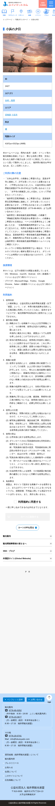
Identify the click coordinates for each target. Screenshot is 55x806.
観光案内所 (10, 759)
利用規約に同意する (29, 501)
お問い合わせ (36, 699)
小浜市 (14, 115)
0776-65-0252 (15, 710)
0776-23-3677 (15, 717)
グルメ (46, 15)
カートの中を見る (26, 527)
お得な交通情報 (43, 4)
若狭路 (8, 115)
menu (51, 6)
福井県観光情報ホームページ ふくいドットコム (15, 4)
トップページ (7, 19)
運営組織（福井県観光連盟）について (21, 754)
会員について (11, 771)
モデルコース (12, 15)
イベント (38, 15)
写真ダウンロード (21, 19)
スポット (21, 15)
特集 (4, 15)
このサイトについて (14, 776)
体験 (29, 15)
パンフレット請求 (15, 699)
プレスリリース (12, 763)
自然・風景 (10, 100)
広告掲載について (13, 780)
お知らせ (9, 767)
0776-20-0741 (15, 736)
